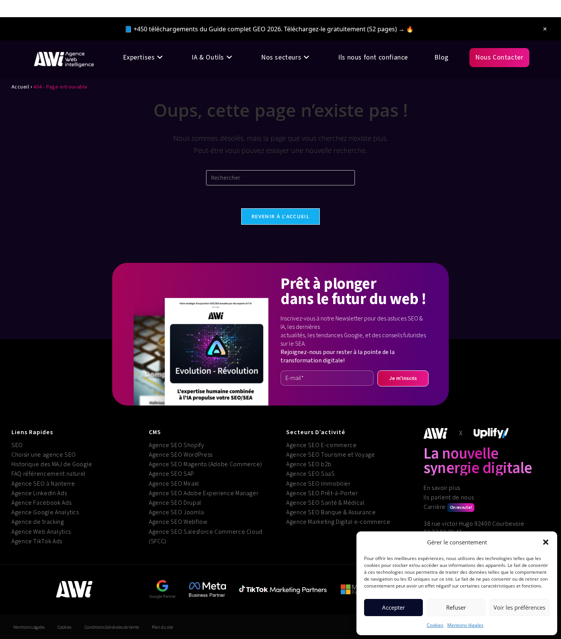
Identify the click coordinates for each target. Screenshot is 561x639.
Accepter (393, 607)
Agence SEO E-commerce (321, 445)
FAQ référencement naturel (48, 474)
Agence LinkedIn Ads (39, 493)
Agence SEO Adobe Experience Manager (203, 493)
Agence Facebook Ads (41, 503)
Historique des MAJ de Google (51, 464)
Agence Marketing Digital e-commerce (338, 522)
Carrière (448, 507)
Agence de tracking (37, 522)
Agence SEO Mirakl (174, 484)
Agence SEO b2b (309, 464)
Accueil (20, 87)
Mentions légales (465, 625)
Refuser (456, 607)
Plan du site (162, 627)
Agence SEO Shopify (176, 445)
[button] (546, 542)
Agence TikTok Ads (36, 541)
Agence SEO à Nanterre (43, 484)
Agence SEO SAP (171, 474)
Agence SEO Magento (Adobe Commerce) (205, 464)
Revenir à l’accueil (280, 216)
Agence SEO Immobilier (318, 484)
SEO (17, 445)
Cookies (435, 625)
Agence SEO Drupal (175, 503)
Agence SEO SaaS (310, 474)
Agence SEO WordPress (181, 455)
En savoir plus (442, 488)
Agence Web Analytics (41, 532)
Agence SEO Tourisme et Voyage (330, 455)
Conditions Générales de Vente (112, 627)
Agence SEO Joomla (176, 512)
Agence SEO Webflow (178, 522)
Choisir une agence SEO (43, 455)
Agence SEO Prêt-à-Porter (322, 493)
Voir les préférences (519, 607)
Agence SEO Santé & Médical (325, 503)
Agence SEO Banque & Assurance (331, 512)
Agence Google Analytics (45, 512)
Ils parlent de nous (449, 497)
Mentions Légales (29, 627)
